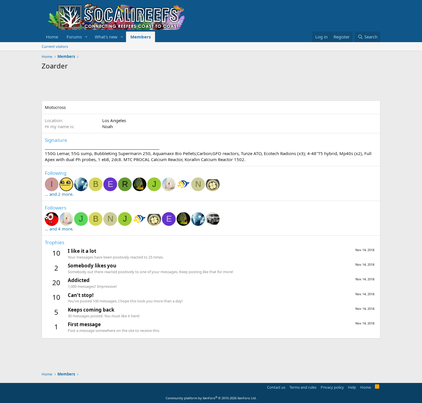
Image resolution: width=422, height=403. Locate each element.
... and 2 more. (59, 194)
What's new (106, 37)
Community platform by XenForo (211, 398)
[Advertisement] (146, 86)
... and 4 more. (59, 229)
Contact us (276, 387)
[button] (86, 37)
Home (52, 37)
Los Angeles (114, 120)
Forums (74, 37)
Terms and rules (302, 387)
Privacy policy (332, 387)
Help (352, 387)
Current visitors (55, 46)
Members (140, 37)
